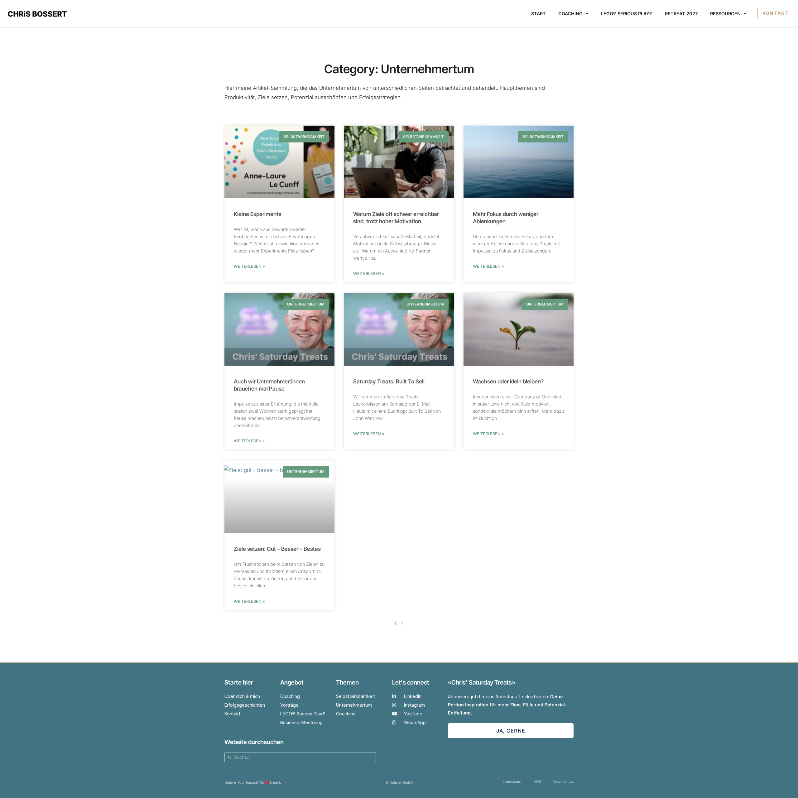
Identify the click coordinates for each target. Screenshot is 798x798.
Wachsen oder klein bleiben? (508, 381)
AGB (537, 781)
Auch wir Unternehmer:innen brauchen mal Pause (269, 385)
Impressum (512, 781)
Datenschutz (563, 781)
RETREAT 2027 (681, 13)
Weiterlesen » (249, 266)
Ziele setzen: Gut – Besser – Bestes (277, 549)
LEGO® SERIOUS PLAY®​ (626, 13)
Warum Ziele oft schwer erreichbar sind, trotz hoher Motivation (396, 217)
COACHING (570, 13)
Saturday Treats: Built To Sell (389, 381)
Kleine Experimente (257, 214)
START (538, 13)
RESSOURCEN (725, 13)
